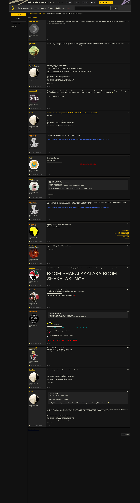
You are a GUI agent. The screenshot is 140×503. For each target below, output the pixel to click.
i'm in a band (125, 230)
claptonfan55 (33, 348)
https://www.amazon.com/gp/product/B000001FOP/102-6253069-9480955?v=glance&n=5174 (72, 112)
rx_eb (30, 157)
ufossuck (32, 135)
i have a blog (125, 236)
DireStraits (32, 289)
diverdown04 (33, 91)
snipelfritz (32, 268)
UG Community (32, 13)
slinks (31, 179)
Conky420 (32, 311)
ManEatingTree (33, 21)
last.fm (127, 238)
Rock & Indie (41, 13)
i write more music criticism (121, 233)
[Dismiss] (128, 2)
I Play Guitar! (33, 43)
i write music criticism (123, 232)
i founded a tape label (123, 235)
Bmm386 (31, 224)
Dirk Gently (32, 246)
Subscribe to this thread (33, 429)
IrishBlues (32, 65)
